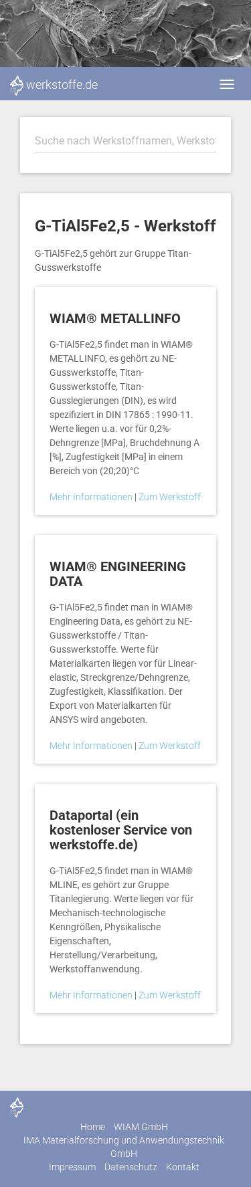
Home (92, 1126)
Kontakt (182, 1167)
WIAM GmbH (141, 1126)
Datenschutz (130, 1167)
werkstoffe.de (62, 85)
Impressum (72, 1167)
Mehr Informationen (92, 497)
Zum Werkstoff (170, 497)
